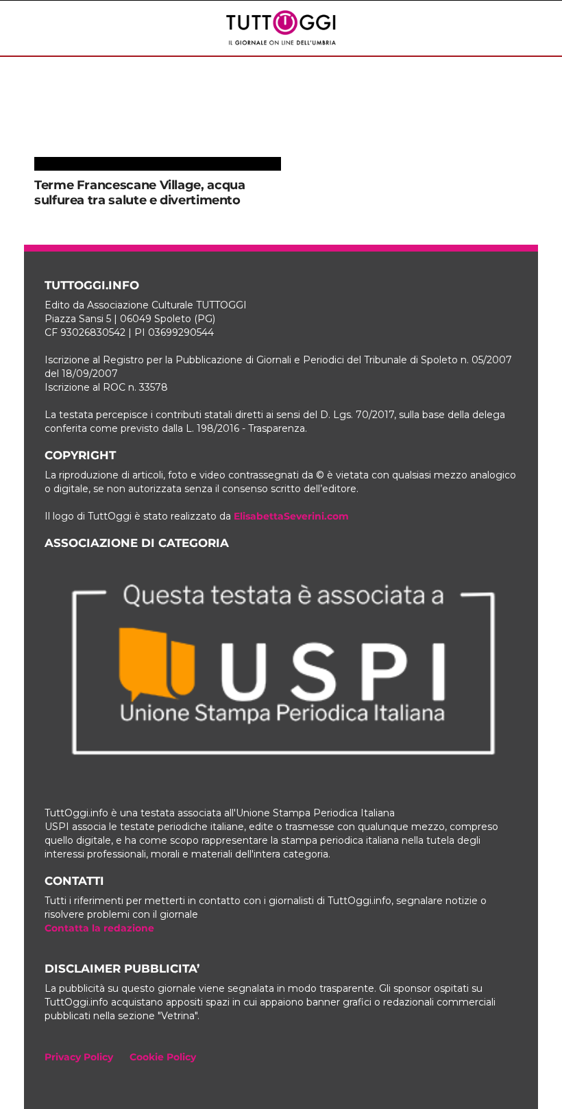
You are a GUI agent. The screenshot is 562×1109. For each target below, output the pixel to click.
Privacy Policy (79, 1057)
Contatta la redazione (99, 928)
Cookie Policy (163, 1057)
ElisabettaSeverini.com (291, 516)
